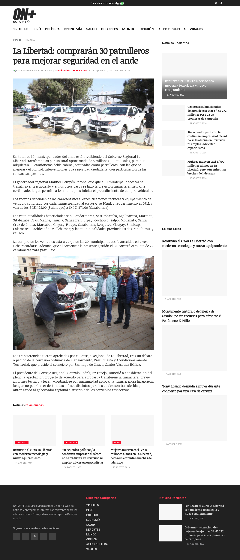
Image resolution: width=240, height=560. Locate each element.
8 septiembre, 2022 (103, 70)
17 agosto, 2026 (172, 374)
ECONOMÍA (73, 28)
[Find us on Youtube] (226, 3)
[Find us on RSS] (52, 536)
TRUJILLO (20, 28)
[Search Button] (225, 29)
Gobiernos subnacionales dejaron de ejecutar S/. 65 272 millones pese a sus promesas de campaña (207, 112)
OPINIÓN (147, 28)
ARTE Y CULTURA (172, 28)
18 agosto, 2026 (72, 467)
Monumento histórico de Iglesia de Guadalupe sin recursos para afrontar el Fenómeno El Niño (191, 316)
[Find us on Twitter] (216, 3)
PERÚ (36, 28)
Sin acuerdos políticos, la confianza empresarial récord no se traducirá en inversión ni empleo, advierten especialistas (83, 456)
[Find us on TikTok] (221, 3)
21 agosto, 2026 (23, 463)
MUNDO (129, 28)
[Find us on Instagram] (211, 3)
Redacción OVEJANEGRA (72, 70)
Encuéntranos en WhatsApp (105, 3)
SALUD (91, 28)
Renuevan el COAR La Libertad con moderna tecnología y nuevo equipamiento (32, 454)
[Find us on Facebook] (206, 3)
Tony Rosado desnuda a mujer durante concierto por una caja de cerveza (191, 388)
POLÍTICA (52, 28)
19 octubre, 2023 (173, 444)
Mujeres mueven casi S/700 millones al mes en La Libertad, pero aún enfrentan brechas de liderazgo (131, 456)
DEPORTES (109, 28)
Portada (17, 40)
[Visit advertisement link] (194, 203)
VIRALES (196, 28)
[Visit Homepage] (27, 15)
